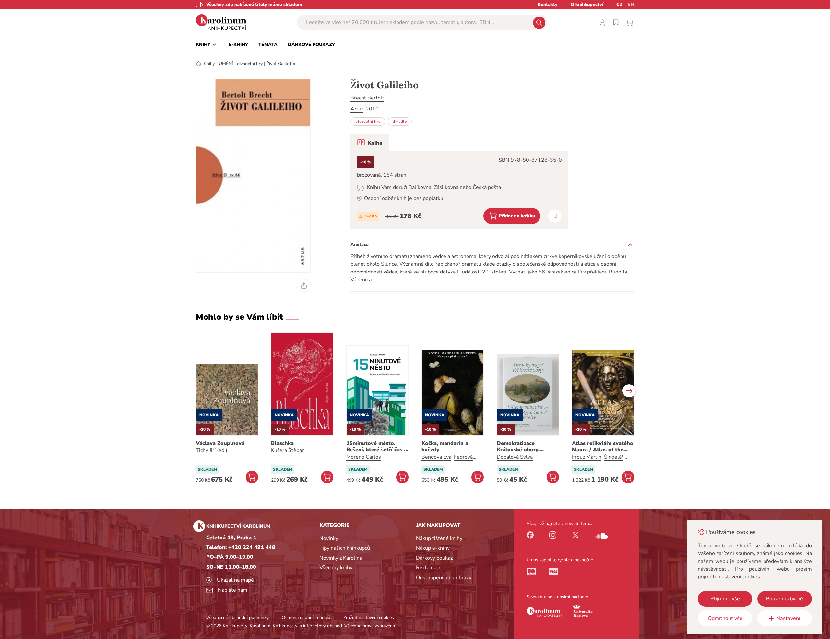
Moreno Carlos (363, 456)
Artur (356, 108)
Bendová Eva (436, 456)
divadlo (400, 121)
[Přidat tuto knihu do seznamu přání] (555, 216)
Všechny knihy (335, 567)
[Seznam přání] (616, 22)
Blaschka (282, 443)
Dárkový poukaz (434, 558)
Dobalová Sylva (515, 456)
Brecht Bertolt (367, 97)
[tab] (369, 142)
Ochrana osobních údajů (306, 617)
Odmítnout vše (725, 618)
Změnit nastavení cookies (368, 617)
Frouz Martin (586, 456)
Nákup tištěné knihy (439, 538)
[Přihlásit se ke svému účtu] (602, 22)
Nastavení (788, 618)
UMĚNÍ (226, 64)
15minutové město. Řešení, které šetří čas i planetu (376, 446)
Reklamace (429, 567)
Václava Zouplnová (220, 443)
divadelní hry (250, 64)
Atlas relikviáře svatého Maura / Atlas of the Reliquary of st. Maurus (602, 446)
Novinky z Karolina (340, 558)
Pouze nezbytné (784, 598)
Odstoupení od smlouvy (443, 577)
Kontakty (548, 4)
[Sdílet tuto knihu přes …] (304, 286)
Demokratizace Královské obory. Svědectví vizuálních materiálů (523, 446)
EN (631, 4)
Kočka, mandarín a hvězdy (444, 446)
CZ (619, 4)
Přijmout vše (725, 598)
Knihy (209, 64)
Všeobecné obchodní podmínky (237, 617)
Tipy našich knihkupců (344, 548)
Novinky (328, 538)
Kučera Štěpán (288, 450)
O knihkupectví (587, 4)
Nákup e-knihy (433, 548)
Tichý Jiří (206, 450)
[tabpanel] (459, 190)
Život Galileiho (281, 64)
